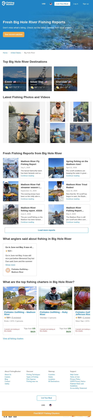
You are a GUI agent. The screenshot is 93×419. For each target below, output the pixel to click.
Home (5, 53)
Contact (7, 381)
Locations (51, 379)
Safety (7, 384)
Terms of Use (75, 377)
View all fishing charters (13, 339)
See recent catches (13, 34)
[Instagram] (15, 416)
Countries (51, 375)
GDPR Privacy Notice (77, 381)
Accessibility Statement (78, 388)
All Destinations (53, 381)
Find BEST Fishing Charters (46, 413)
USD (43, 4)
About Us (8, 375)
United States (16, 53)
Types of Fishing (32, 377)
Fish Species (31, 379)
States (50, 377)
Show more (10, 265)
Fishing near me (32, 381)
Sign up (86, 4)
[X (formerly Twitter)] (10, 416)
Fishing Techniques (33, 375)
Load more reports (46, 230)
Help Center (74, 375)
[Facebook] (5, 416)
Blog (6, 379)
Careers (7, 377)
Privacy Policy (75, 379)
